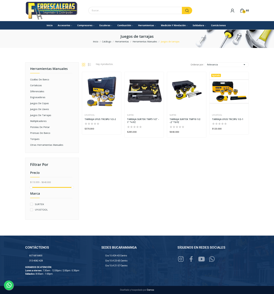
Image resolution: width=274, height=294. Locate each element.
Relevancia (226, 65)
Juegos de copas (39, 103)
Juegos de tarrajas (40, 115)
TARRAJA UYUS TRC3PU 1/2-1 (227, 119)
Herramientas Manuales (49, 69)
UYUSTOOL (41, 209)
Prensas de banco (40, 132)
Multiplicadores (38, 121)
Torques (34, 138)
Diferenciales (37, 91)
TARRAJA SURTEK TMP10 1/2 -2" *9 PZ (185, 121)
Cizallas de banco (39, 79)
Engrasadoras (37, 97)
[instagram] (181, 259)
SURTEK (39, 204)
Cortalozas (36, 85)
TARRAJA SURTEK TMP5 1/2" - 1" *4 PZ (143, 121)
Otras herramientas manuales (46, 144)
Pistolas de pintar (40, 127)
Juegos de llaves (39, 109)
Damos (150, 290)
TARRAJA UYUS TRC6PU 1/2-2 (100, 119)
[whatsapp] (211, 259)
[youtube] (201, 259)
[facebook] (191, 259)
